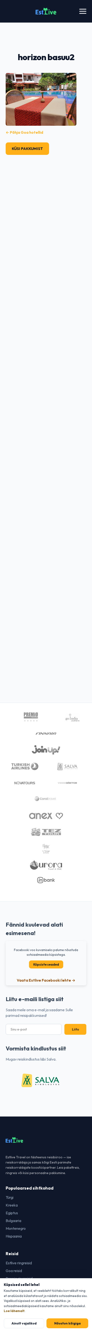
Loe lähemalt (14, 1311)
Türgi (9, 1197)
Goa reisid (14, 1270)
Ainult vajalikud (24, 1323)
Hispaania (14, 1236)
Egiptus (12, 1213)
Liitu (75, 1029)
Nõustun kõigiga (67, 1323)
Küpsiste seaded (46, 964)
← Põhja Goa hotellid (24, 132)
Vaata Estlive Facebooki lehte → (46, 980)
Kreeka (12, 1205)
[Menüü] (82, 11)
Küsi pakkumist (27, 148)
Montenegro (16, 1228)
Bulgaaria (13, 1220)
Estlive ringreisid (19, 1263)
